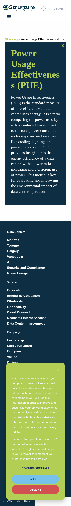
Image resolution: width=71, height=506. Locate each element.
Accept (35, 479)
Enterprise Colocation (23, 295)
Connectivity (16, 307)
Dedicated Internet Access (26, 318)
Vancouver (15, 256)
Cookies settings (35, 468)
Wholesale (15, 301)
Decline (35, 489)
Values (12, 357)
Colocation (15, 290)
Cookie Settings (17, 501)
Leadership (15, 340)
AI (8, 262)
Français (56, 8)
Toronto (13, 245)
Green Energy (17, 273)
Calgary (13, 251)
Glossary (11, 39)
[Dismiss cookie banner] (57, 370)
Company (14, 351)
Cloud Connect (18, 312)
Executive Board (19, 345)
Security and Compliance (26, 267)
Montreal (13, 240)
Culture (12, 362)
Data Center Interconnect (26, 323)
